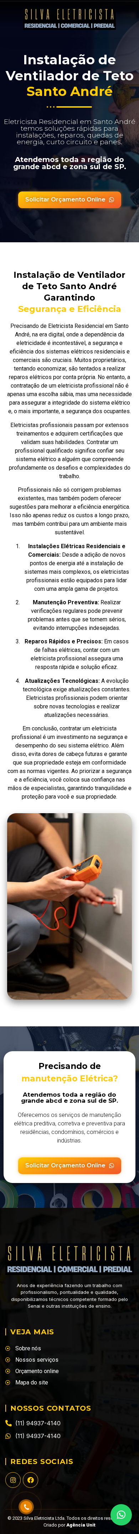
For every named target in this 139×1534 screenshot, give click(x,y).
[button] (121, 1514)
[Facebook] (30, 1479)
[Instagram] (13, 1479)
